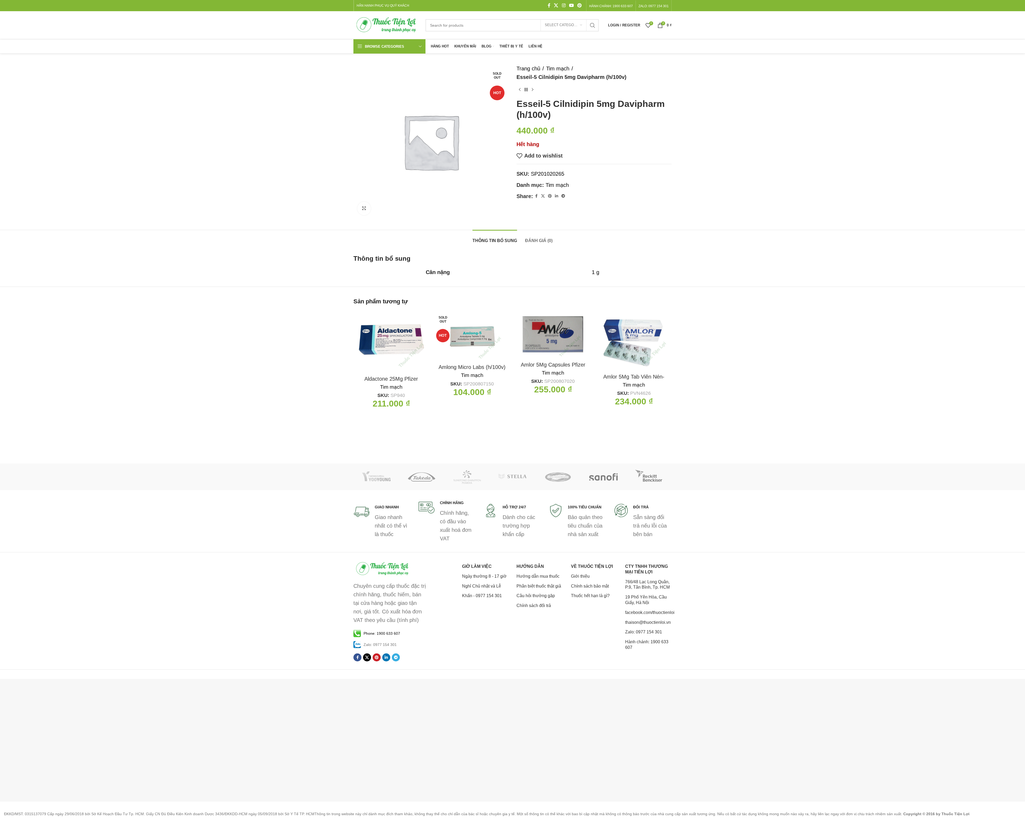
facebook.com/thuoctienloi (648, 612)
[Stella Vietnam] (512, 477)
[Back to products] (526, 90)
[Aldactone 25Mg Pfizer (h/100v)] (391, 342)
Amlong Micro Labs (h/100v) (472, 367)
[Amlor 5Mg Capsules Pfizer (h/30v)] (553, 335)
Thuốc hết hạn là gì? (590, 595)
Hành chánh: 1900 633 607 (611, 6)
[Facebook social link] (549, 5)
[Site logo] (386, 25)
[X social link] (556, 5)
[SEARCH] (592, 25)
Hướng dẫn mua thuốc (538, 576)
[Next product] (532, 90)
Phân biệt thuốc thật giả (539, 586)
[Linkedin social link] (556, 196)
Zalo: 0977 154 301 (643, 632)
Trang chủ (528, 68)
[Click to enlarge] (364, 208)
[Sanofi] (603, 477)
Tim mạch (557, 68)
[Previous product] (520, 90)
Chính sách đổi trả (534, 605)
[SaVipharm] (558, 477)
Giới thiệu (580, 576)
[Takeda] (421, 477)
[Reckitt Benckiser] (649, 477)
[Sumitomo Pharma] (467, 477)
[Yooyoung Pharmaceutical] (376, 477)
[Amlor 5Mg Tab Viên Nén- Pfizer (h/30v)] (634, 341)
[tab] (494, 238)
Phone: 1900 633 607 (382, 633)
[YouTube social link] (571, 5)
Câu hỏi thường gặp (536, 595)
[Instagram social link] (563, 5)
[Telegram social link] (563, 196)
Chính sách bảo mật (590, 586)
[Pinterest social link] (580, 5)
